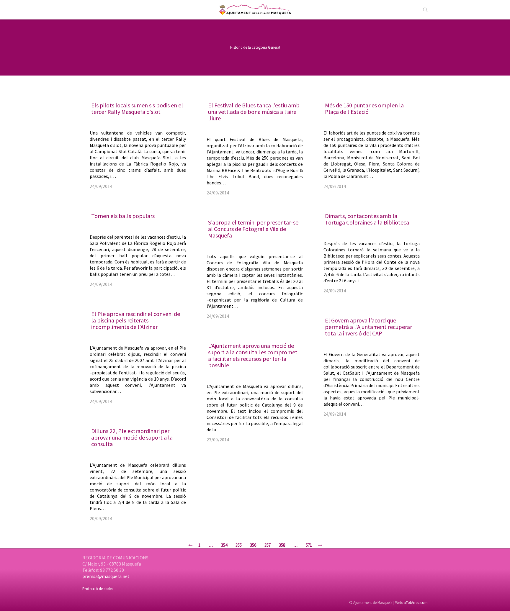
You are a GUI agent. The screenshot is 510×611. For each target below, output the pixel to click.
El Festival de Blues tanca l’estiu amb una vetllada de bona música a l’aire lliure (254, 111)
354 (224, 545)
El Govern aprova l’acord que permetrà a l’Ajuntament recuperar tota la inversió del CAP (368, 327)
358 (282, 545)
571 (309, 545)
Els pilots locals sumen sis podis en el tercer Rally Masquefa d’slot (137, 108)
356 (253, 545)
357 (267, 545)
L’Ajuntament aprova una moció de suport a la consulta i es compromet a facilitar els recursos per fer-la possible (253, 355)
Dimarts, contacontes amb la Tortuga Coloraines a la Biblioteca (367, 219)
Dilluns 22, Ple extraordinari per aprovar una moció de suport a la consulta (132, 437)
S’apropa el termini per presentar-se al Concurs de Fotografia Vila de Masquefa (253, 229)
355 (239, 545)
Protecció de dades (97, 588)
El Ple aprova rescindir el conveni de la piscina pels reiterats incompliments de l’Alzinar (135, 320)
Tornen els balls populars (123, 215)
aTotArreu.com (416, 602)
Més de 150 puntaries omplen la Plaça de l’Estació (364, 108)
